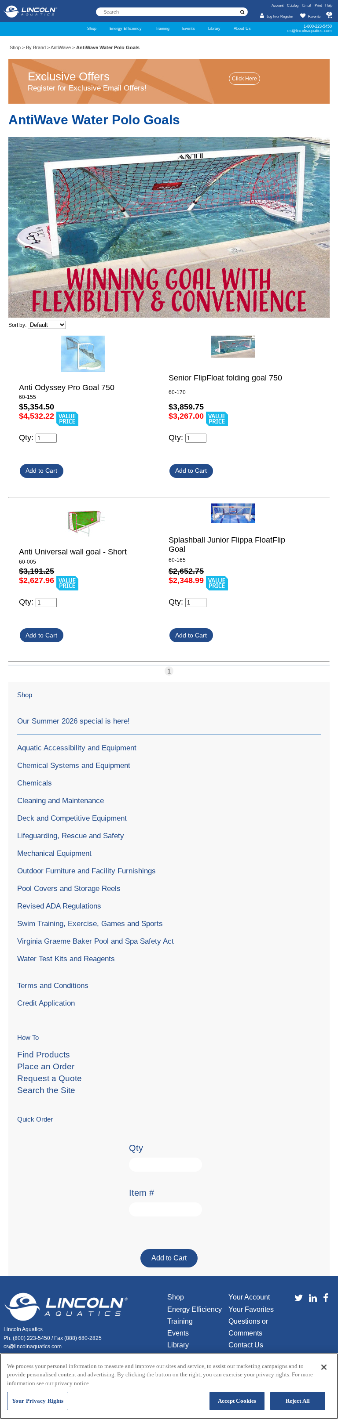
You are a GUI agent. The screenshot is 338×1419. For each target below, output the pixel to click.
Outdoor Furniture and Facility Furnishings (86, 870)
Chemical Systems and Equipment (73, 765)
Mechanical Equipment (54, 853)
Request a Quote (49, 1078)
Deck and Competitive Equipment (72, 818)
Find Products (43, 1054)
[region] (169, 1386)
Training (162, 28)
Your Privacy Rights (37, 1400)
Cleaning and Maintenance (60, 800)
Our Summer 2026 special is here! (73, 721)
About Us (242, 28)
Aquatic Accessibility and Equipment (76, 747)
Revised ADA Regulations (59, 905)
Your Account (249, 1297)
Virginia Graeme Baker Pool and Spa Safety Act (95, 941)
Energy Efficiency (126, 28)
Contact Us (245, 1345)
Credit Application (46, 1003)
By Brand (36, 47)
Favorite (314, 16)
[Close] (324, 1367)
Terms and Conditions (52, 985)
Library (214, 28)
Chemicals (34, 782)
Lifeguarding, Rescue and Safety (70, 835)
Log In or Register (280, 16)
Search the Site (46, 1090)
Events (188, 28)
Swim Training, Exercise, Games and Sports (90, 923)
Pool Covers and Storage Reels (69, 888)
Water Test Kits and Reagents (66, 958)
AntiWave (61, 47)
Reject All (298, 1400)
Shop (91, 28)
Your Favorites (251, 1309)
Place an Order (45, 1066)
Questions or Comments (248, 1327)
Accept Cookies (237, 1400)
